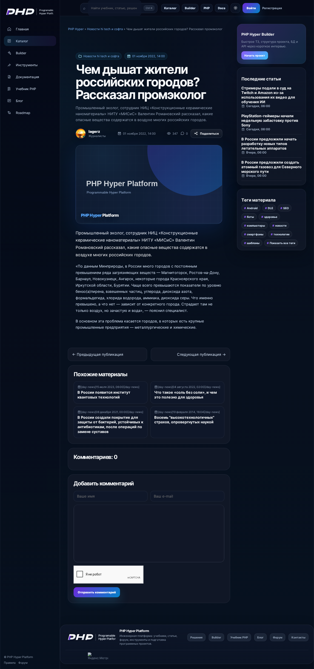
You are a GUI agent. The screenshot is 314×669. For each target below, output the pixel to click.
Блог (19, 101)
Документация (27, 77)
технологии (281, 234)
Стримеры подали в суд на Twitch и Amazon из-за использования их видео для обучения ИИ (268, 95)
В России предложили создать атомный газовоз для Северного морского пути (271, 167)
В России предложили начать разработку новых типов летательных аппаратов (269, 144)
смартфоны (255, 234)
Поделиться (209, 133)
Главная (22, 29)
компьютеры (256, 225)
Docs (221, 8)
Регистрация (272, 8)
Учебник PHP (26, 89)
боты (250, 217)
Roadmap (23, 113)
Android (252, 208)
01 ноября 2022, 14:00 (148, 56)
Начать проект (254, 55)
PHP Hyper (14, 657)
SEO (286, 208)
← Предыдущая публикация (97, 354)
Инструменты (27, 65)
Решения (196, 637)
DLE (270, 208)
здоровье (270, 217)
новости (280, 225)
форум (124, 639)
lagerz (94, 131)
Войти (251, 8)
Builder (21, 53)
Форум (23, 662)
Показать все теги (282, 243)
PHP (207, 8)
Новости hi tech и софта (101, 56)
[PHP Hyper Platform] (28, 11)
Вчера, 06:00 (256, 152)
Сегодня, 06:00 (258, 106)
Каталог (22, 41)
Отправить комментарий (97, 592)
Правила (10, 662)
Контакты (298, 637)
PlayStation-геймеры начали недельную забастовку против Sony (269, 120)
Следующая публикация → (201, 354)
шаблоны (253, 243)
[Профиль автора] (81, 133)
